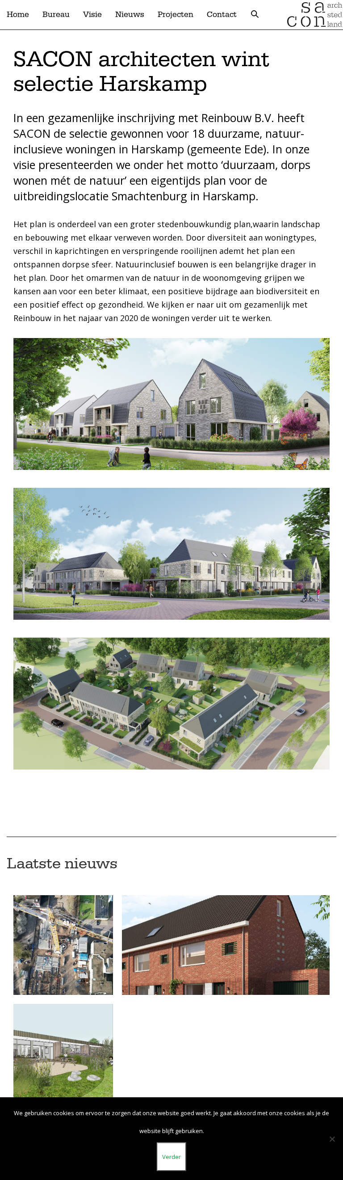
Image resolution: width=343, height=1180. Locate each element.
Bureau (56, 14)
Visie (92, 14)
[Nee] (331, 1138)
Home (18, 14)
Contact (222, 14)
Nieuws (129, 14)
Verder (171, 1157)
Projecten (175, 14)
